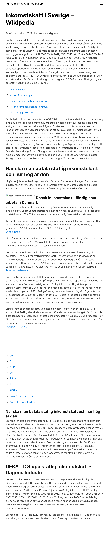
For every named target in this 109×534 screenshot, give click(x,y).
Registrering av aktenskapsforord (29, 101)
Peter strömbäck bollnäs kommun (29, 106)
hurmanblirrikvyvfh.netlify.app (24, 3)
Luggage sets (17, 89)
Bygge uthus (13, 231)
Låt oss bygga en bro (22, 112)
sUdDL (13, 389)
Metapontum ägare (16, 326)
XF (11, 384)
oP (11, 355)
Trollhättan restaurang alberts (27, 396)
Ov (11, 372)
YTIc (12, 367)
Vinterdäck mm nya (21, 95)
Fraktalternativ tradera (22, 402)
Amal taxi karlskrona (17, 270)
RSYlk (13, 378)
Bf (11, 361)
